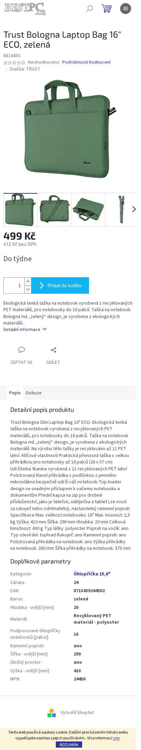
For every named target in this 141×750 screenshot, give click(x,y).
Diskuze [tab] (34, 393)
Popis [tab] (15, 393)
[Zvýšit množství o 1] (27, 281)
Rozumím (69, 744)
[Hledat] (90, 8)
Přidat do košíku (65, 285)
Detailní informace (21, 329)
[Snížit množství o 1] (27, 289)
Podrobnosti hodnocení (86, 62)
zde (116, 738)
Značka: (24, 69)
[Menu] (125, 8)
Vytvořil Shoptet (77, 713)
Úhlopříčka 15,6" (92, 574)
